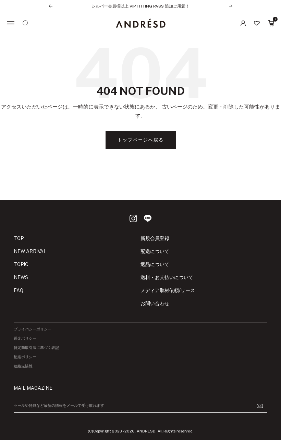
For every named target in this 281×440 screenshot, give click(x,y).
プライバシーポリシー (32, 329)
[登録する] (259, 406)
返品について (154, 264)
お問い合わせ (154, 303)
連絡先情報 (23, 366)
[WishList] (257, 23)
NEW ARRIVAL (30, 251)
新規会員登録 (154, 238)
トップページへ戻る (141, 139)
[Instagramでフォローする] (133, 218)
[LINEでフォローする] (147, 218)
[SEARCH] (26, 23)
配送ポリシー (25, 357)
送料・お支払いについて (166, 277)
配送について (154, 251)
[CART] (271, 23)
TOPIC (21, 264)
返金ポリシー (25, 338)
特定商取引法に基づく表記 (36, 348)
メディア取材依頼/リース (167, 290)
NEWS (21, 277)
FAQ (18, 290)
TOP (19, 238)
